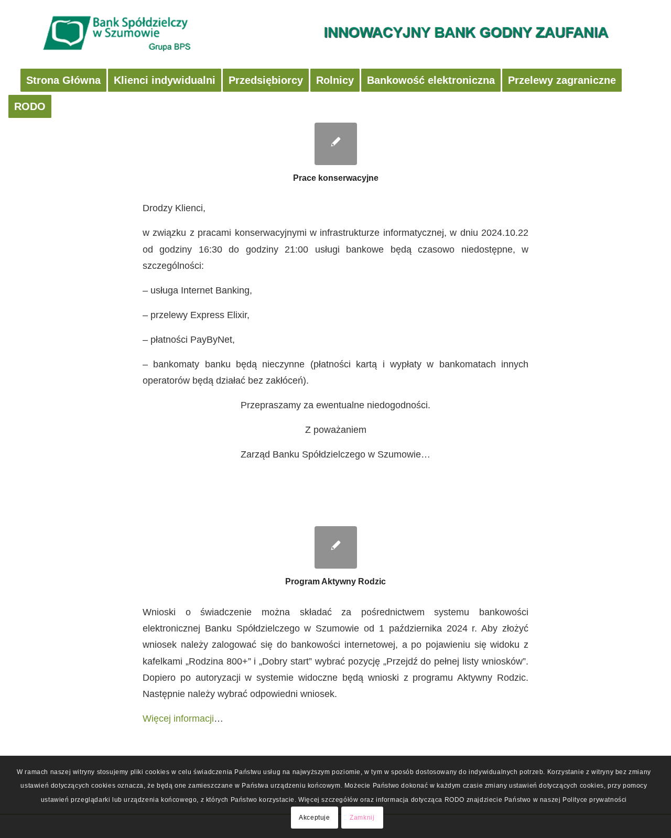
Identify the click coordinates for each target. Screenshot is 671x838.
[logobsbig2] (335, 34)
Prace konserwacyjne (335, 177)
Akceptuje (314, 817)
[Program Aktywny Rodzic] (336, 547)
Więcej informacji (178, 718)
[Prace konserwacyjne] (336, 144)
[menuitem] (63, 80)
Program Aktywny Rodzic (335, 581)
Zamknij (362, 817)
